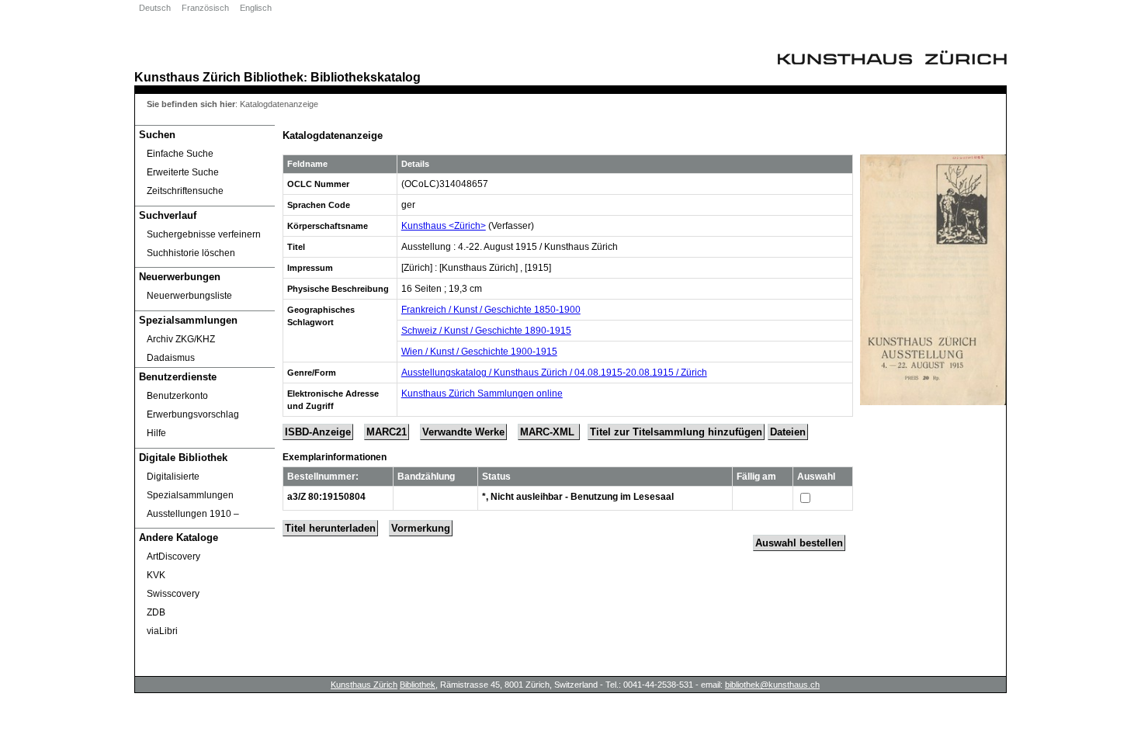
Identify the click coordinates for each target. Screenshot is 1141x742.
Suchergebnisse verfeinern (204, 234)
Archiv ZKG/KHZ (181, 339)
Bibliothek (273, 77)
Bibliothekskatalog (365, 77)
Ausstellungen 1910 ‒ (193, 513)
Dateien (788, 432)
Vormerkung (420, 528)
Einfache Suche (180, 153)
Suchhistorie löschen (191, 253)
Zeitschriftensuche (185, 191)
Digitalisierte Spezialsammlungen (190, 486)
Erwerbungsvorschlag (193, 414)
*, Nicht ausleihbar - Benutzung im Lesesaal (578, 496)
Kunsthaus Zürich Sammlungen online (482, 393)
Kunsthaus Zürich (187, 77)
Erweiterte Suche (183, 172)
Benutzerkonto (177, 395)
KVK (156, 575)
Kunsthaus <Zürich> (443, 225)
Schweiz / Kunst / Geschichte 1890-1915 (486, 330)
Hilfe (156, 433)
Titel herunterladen (330, 528)
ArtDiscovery (173, 556)
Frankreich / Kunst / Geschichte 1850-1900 (491, 309)
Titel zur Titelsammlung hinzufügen (676, 432)
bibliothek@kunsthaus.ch (772, 684)
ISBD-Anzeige (318, 432)
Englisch (256, 7)
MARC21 (386, 432)
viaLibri (162, 631)
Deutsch (155, 7)
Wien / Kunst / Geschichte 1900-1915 (479, 351)
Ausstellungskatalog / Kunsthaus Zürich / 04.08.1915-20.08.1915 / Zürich (554, 372)
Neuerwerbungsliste (189, 295)
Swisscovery (173, 593)
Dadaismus (171, 357)
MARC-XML (548, 432)
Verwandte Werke (463, 432)
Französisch (205, 7)
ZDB (156, 612)
